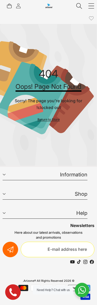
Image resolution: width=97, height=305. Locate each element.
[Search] (79, 6)
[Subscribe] (10, 249)
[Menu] (91, 6)
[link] (91, 18)
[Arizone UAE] (48, 6)
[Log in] (18, 6)
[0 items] (9, 6)
